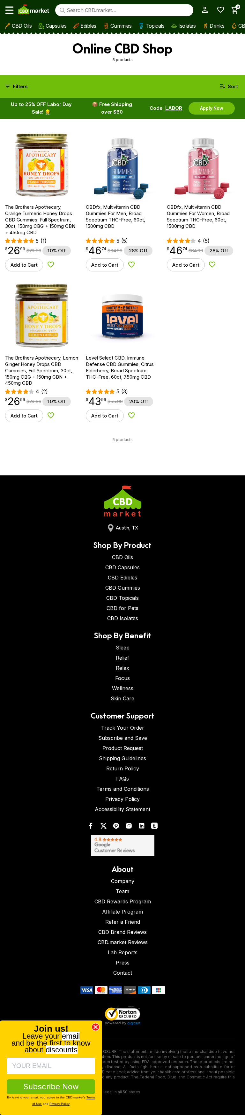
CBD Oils (22, 26)
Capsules (56, 26)
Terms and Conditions (122, 789)
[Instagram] (129, 827)
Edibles (88, 26)
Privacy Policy (122, 799)
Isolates (187, 26)
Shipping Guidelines (122, 758)
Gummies (121, 26)
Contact (122, 973)
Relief (122, 658)
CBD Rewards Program (122, 901)
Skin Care (122, 698)
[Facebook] (90, 827)
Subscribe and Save (122, 738)
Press (123, 962)
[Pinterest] (116, 827)
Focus (122, 678)
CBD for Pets (122, 608)
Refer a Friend (122, 922)
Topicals (154, 26)
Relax (122, 668)
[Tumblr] (154, 827)
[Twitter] (103, 827)
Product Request (122, 748)
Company (122, 881)
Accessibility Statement (122, 809)
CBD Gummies (122, 588)
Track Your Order (122, 728)
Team (122, 891)
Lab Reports (122, 952)
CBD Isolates (122, 618)
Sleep (123, 647)
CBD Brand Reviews (122, 932)
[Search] (62, 10)
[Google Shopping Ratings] (122, 845)
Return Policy (122, 768)
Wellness (122, 688)
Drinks (217, 26)
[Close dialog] (96, 1027)
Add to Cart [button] (24, 265)
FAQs (122, 778)
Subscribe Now (51, 1086)
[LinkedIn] (141, 827)
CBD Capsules (122, 567)
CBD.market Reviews (123, 942)
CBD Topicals (122, 598)
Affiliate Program (122, 911)
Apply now (211, 108)
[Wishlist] (218, 10)
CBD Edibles (122, 577)
